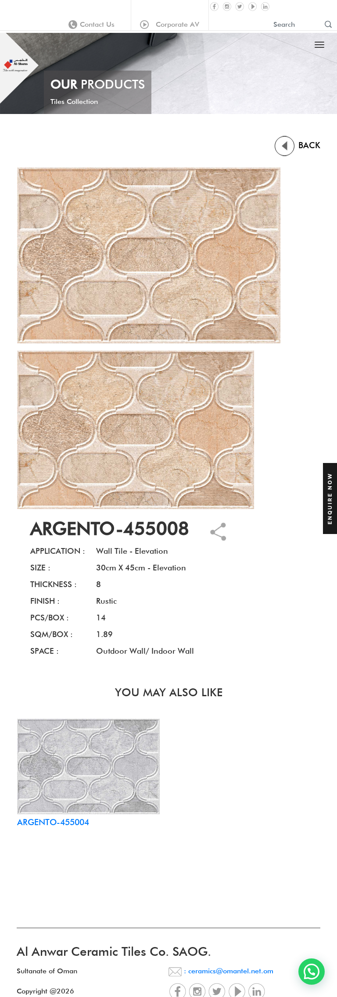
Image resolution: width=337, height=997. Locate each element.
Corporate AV (175, 24)
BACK (308, 145)
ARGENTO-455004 (53, 822)
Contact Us (97, 24)
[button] (311, 971)
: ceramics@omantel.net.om (227, 971)
